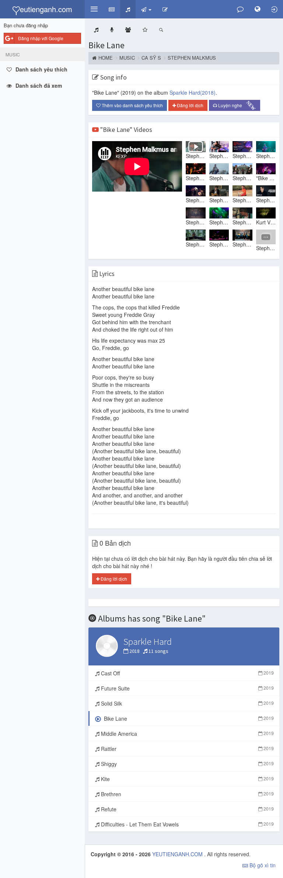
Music (127, 58)
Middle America (186, 733)
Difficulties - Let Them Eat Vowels (186, 824)
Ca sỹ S (151, 58)
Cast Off (186, 673)
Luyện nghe (235, 105)
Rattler (186, 748)
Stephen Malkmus (192, 58)
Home (105, 58)
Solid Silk (186, 703)
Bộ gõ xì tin (262, 865)
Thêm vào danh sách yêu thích (132, 105)
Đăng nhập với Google (40, 38)
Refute (186, 809)
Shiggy (186, 763)
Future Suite (186, 688)
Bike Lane (106, 45)
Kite (186, 779)
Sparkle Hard (193, 92)
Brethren (186, 794)
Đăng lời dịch (189, 105)
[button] (94, 9)
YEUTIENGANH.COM (178, 854)
